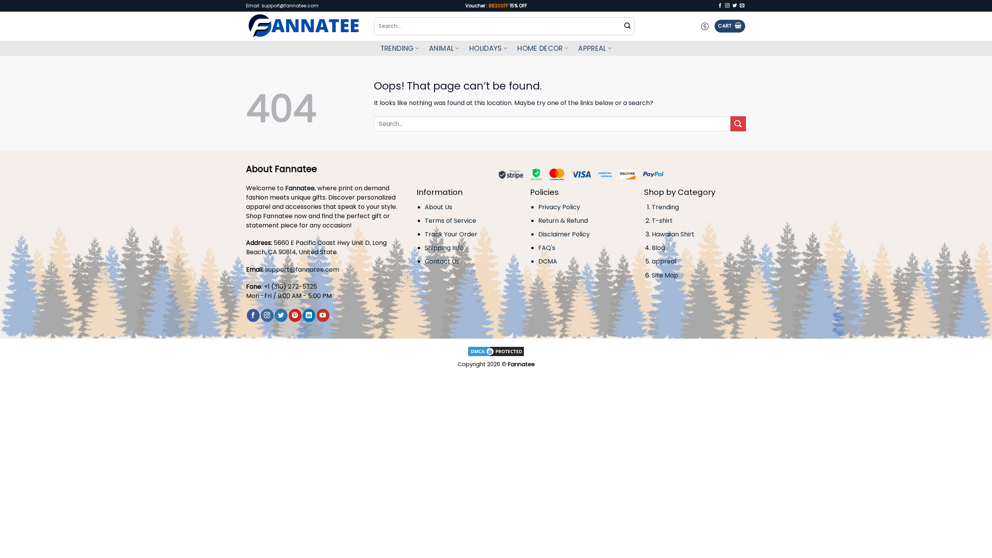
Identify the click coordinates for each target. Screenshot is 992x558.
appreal (664, 261)
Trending (397, 48)
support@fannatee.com (302, 269)
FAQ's (546, 247)
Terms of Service (450, 220)
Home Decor (540, 48)
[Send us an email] (742, 6)
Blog (658, 247)
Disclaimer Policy (564, 234)
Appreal (592, 48)
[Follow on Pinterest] (295, 315)
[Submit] (627, 26)
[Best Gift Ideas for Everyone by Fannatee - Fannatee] (304, 26)
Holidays (485, 48)
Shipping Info (444, 247)
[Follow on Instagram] (727, 6)
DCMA (547, 261)
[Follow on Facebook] (720, 6)
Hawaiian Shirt (673, 234)
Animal (441, 48)
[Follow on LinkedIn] (309, 315)
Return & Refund (563, 220)
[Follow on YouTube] (323, 315)
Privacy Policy (559, 207)
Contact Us (442, 261)
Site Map (665, 275)
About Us (438, 207)
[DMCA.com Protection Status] (496, 351)
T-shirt (662, 220)
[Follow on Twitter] (734, 6)
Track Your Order (451, 234)
